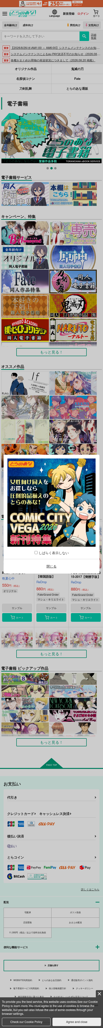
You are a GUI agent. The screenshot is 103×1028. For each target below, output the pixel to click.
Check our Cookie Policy (26, 1022)
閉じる (51, 566)
